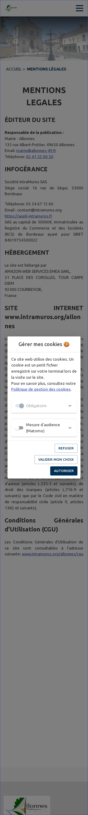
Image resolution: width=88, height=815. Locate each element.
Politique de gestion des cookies (41, 389)
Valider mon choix (56, 459)
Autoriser (64, 471)
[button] (44, 405)
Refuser (66, 448)
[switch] (16, 427)
